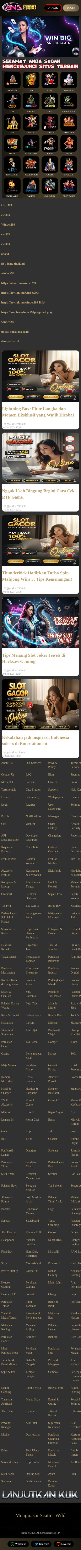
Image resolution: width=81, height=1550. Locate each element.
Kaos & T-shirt (10, 1015)
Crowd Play (49, 196)
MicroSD (53, 1251)
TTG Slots (49, 133)
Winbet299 (8, 224)
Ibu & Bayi (54, 905)
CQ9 (12, 111)
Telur (29, 1138)
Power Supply (9, 1270)
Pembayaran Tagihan (33, 958)
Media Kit (7, 782)
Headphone (7, 1240)
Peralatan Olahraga (31, 896)
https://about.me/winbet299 (18, 283)
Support (53, 789)
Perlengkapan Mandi (56, 982)
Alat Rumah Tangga (33, 884)
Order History (52, 826)
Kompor (31, 1336)
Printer (30, 1112)
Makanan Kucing (6, 1327)
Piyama (30, 1411)
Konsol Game (30, 1102)
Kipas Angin (55, 1112)
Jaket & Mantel (52, 1005)
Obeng (52, 1294)
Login (71, 7)
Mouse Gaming (53, 1273)
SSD (4, 1263)
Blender (52, 1336)
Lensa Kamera (30, 1079)
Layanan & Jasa (32, 947)
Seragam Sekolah (31, 1187)
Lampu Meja (33, 1387)
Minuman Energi (53, 1464)
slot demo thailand (13, 263)
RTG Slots (68, 175)
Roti (3, 1138)
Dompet (53, 1041)
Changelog (54, 835)
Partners (30, 782)
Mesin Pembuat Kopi (9, 1350)
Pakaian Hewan (52, 1327)
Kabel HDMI (56, 1240)
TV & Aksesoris (6, 1102)
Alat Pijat (31, 1030)
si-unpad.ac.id (10, 341)
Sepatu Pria (55, 894)
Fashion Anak (30, 982)
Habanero (12, 90)
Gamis (5, 1053)
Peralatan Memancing (8, 970)
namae (24, 1532)
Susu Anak (7, 1174)
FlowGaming (12, 175)
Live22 (69, 154)
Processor (53, 1263)
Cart (3, 823)
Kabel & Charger (6, 1090)
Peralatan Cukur (6, 1044)
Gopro (52, 1232)
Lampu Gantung (6, 1390)
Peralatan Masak (31, 1067)
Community (33, 797)
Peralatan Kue (53, 1350)
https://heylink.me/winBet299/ (20, 292)
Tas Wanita (32, 905)
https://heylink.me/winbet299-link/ (23, 302)
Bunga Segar (33, 1399)
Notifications (33, 816)
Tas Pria (6, 905)
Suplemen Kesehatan (54, 1425)
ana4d (5, 253)
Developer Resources (32, 837)
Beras (51, 1119)
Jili (12, 133)
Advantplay (31, 133)
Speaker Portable (31, 1242)
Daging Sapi (33, 1473)
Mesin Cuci (32, 1119)
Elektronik (54, 870)
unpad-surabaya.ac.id (15, 331)
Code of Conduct (53, 849)
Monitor (6, 1112)
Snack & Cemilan (6, 994)
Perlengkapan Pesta (34, 915)
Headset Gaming (6, 1284)
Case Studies (33, 789)
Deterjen (31, 1150)
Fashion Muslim (52, 861)
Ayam (51, 1473)
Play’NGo (31, 111)
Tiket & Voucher (53, 947)
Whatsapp (20, 1543)
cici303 (5, 215)
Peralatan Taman (6, 1304)
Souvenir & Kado (8, 931)
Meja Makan (8, 1065)
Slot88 (12, 154)
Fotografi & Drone (55, 931)
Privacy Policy (52, 765)
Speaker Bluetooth (54, 1090)
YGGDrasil (69, 90)
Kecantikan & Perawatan (33, 872)
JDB (31, 90)
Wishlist (30, 823)
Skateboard (32, 1220)
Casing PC (32, 1270)
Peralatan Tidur (6, 1164)
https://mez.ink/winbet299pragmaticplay (26, 312)
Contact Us (7, 774)
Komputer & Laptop (8, 884)
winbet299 (7, 273)
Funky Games (69, 196)
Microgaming (31, 154)
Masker (5, 1434)
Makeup (53, 1022)
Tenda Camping (53, 1222)
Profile (5, 816)
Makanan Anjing (31, 1327)
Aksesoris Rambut (6, 1199)
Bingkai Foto (56, 1387)
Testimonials (8, 789)
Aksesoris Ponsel (53, 1079)
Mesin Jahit (54, 1282)
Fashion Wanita (30, 861)
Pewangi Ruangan (6, 1425)
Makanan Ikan (53, 1315)
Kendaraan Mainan (32, 1211)
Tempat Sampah (30, 1374)
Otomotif (6, 894)
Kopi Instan (32, 1462)
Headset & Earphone (32, 1090)
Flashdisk (6, 1251)
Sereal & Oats (9, 1462)
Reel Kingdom (31, 175)
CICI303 (6, 205)
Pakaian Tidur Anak (55, 1199)
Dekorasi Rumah (6, 947)
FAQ (28, 774)
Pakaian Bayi (9, 1185)
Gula (4, 1131)
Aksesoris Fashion (6, 872)
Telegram (44, 1543)
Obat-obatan (33, 1434)
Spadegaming (12, 196)
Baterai (30, 1294)
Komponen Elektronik (32, 970)
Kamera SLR (33, 1232)
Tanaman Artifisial (6, 1401)
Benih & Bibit (53, 1304)
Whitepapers (55, 797)
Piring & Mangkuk (53, 1362)
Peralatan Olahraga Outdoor (53, 1439)
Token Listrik (9, 956)
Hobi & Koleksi (52, 884)
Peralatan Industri (53, 970)
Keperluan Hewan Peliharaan (32, 933)
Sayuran (6, 1481)
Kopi (29, 1131)
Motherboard (33, 1263)
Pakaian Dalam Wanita (10, 1005)
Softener (53, 1150)
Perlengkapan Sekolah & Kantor (9, 917)
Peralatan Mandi (31, 1164)
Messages (53, 816)
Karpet (52, 1053)
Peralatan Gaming (31, 1284)
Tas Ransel (32, 1041)
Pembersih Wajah (54, 1032)
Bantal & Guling (53, 1401)
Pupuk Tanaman (31, 1304)
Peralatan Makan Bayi (33, 1176)
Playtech (31, 196)
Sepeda (5, 1220)
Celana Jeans (33, 1015)
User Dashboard (54, 806)
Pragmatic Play (69, 111)
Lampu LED (8, 1294)
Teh (50, 1131)
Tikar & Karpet (53, 1413)
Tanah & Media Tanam (9, 1315)
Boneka (5, 1209)
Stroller (52, 1174)
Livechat (66, 1543)
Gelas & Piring (53, 1067)
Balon (4, 1450)
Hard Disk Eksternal (32, 1253)
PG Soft (50, 154)
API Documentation (10, 837)
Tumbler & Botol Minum (9, 1362)
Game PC (53, 1100)
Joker (50, 111)
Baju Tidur (32, 1003)
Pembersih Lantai (7, 1152)
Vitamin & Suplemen (7, 1032)
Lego (51, 1209)
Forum (5, 797)
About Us (6, 762)
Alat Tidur (7, 1411)
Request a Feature (6, 849)
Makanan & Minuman (55, 915)
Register (30, 804)
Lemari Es (7, 1119)
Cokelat (52, 1138)
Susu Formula (31, 994)
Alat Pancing (8, 1232)
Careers (52, 782)
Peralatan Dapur (6, 1339)
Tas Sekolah (55, 1185)
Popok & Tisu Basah (54, 994)
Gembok (53, 1372)
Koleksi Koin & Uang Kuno (9, 982)
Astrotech (69, 133)
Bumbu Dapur (52, 1483)
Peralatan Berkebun (53, 958)
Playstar (50, 175)
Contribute (32, 847)
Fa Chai (50, 90)
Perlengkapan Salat (34, 1055)
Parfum (30, 1022)
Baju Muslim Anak (33, 1199)
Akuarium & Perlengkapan (34, 1315)
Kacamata (7, 1022)
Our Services (33, 762)
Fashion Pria (8, 859)
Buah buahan (33, 1481)
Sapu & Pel (8, 1372)
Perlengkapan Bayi (56, 1164)
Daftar (53, 7)
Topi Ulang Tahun (32, 1452)
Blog (51, 774)
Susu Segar (7, 1473)
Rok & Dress (55, 1015)
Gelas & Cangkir (30, 1362)
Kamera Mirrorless (7, 1079)
